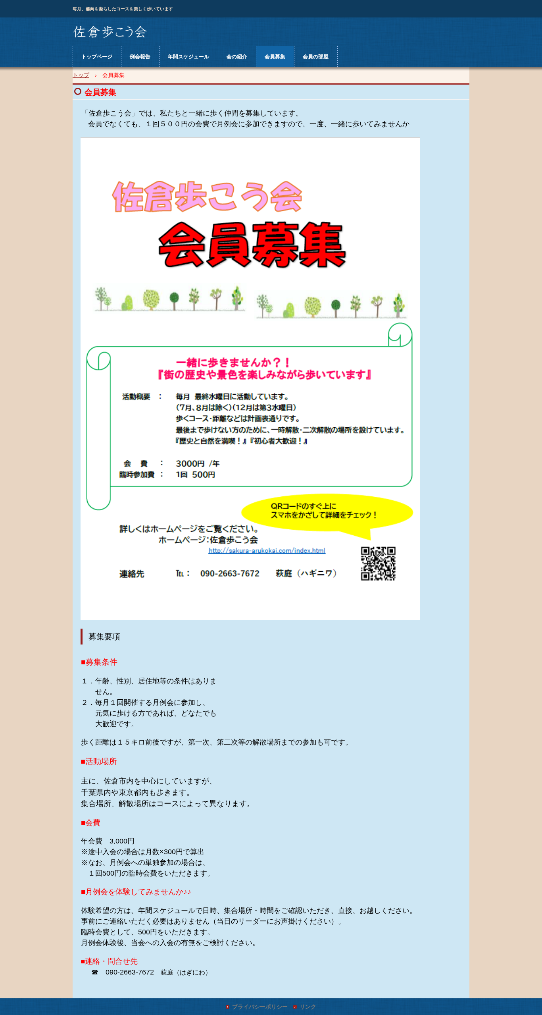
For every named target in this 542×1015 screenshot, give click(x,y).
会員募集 (275, 57)
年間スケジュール (188, 57)
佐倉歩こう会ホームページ (110, 32)
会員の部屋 (316, 57)
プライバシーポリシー (260, 1007)
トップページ (96, 57)
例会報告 (140, 57)
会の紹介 (237, 57)
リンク (308, 1007)
